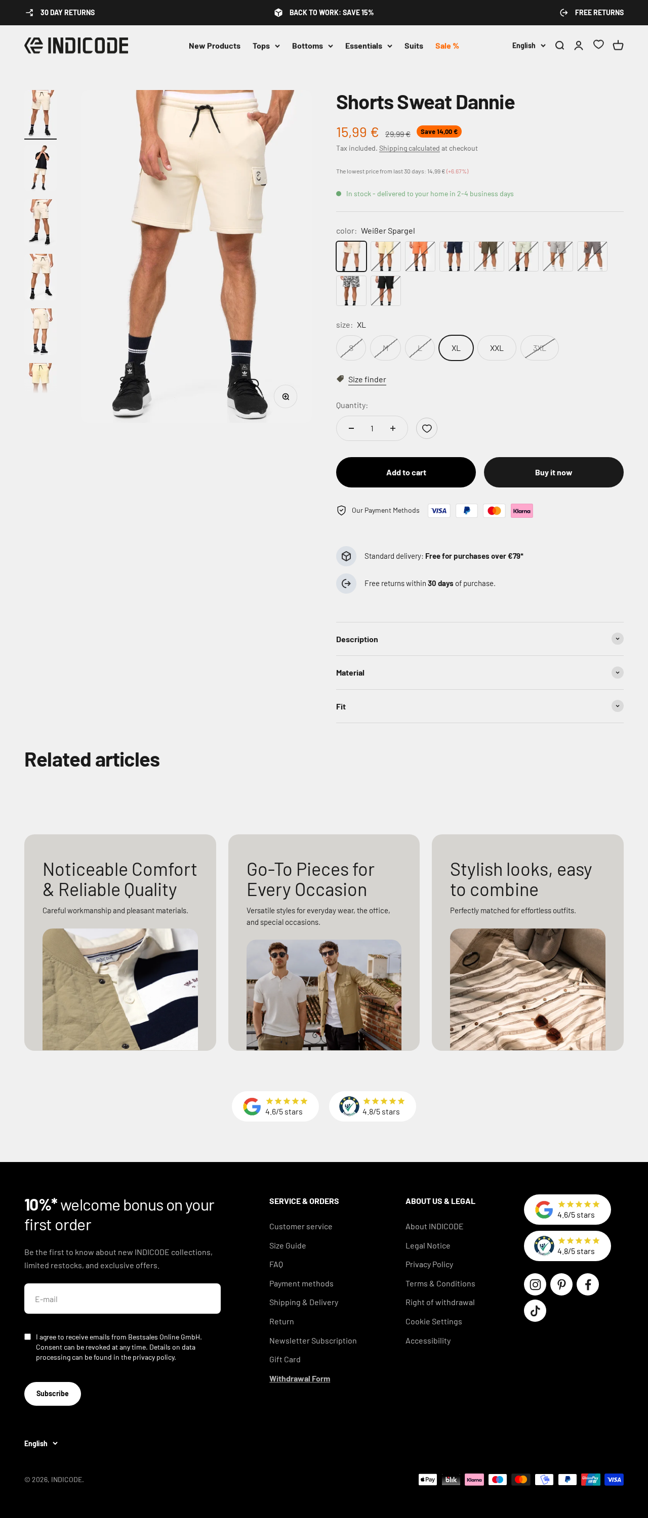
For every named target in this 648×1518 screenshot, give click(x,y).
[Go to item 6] (40, 388)
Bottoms (307, 45)
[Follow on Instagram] (535, 1284)
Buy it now (554, 472)
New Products (214, 45)
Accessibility (428, 1340)
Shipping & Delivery (303, 1302)
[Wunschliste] (598, 46)
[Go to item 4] (40, 278)
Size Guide (287, 1245)
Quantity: (352, 405)
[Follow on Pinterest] (561, 1284)
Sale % (447, 45)
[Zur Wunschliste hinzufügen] (426, 428)
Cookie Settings (434, 1321)
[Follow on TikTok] (535, 1311)
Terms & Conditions (440, 1283)
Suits (413, 45)
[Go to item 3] (40, 224)
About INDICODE (435, 1226)
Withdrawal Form (299, 1378)
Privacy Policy (429, 1264)
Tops (261, 45)
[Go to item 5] (40, 333)
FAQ (276, 1264)
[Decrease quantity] (351, 428)
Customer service (301, 1226)
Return (281, 1321)
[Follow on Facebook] (588, 1284)
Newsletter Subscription (313, 1340)
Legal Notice (428, 1245)
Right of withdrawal (440, 1302)
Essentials (363, 45)
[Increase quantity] (393, 428)
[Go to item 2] (40, 169)
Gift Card (285, 1359)
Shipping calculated (409, 148)
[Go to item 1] (40, 115)
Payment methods (301, 1283)
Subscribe (52, 1393)
